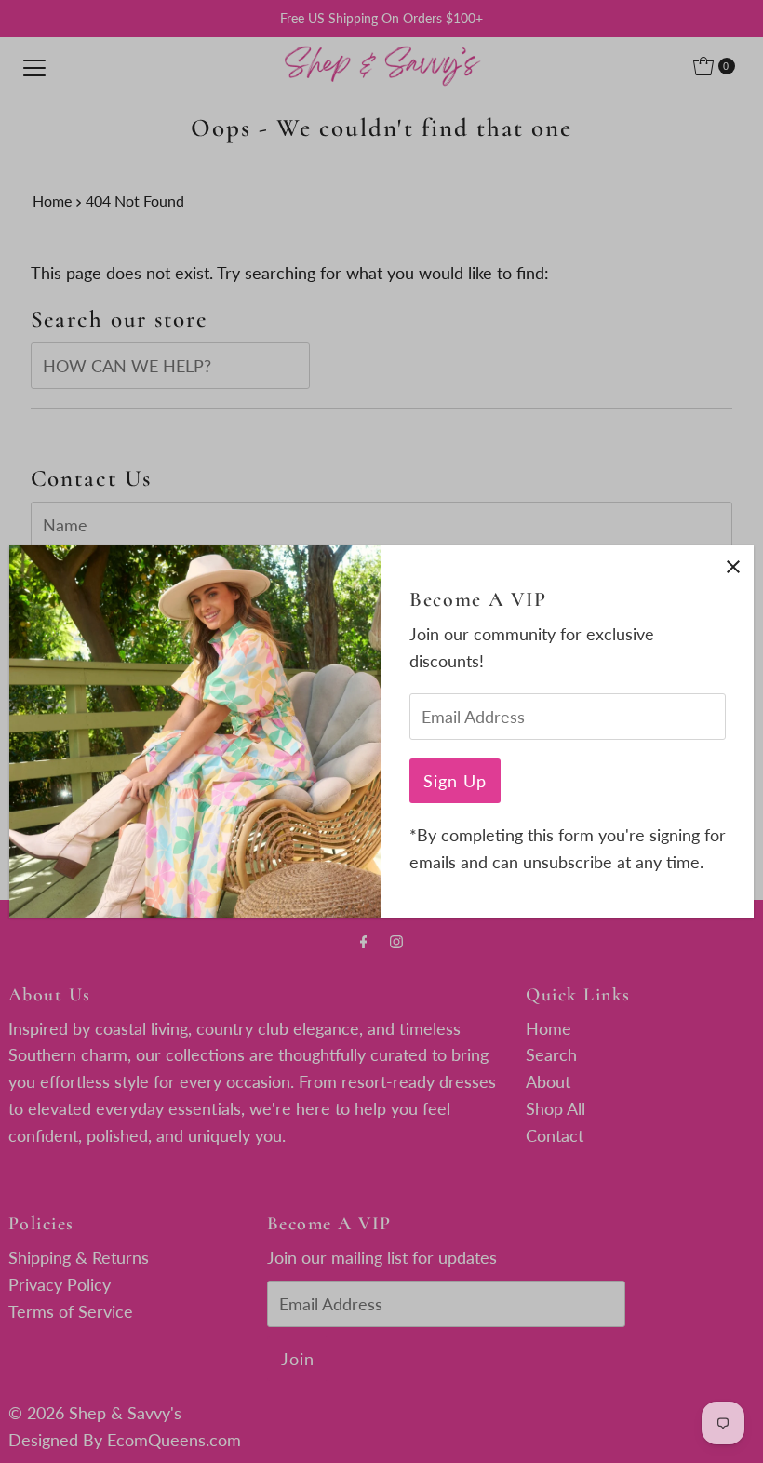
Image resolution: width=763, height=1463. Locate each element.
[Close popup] (732, 566)
